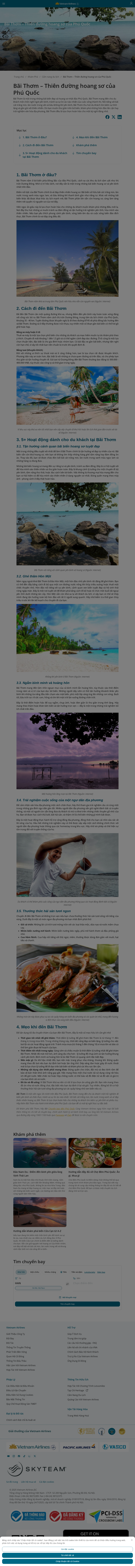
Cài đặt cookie (67, 1549)
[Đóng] (132, 1540)
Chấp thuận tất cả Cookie (67, 1561)
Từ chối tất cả (67, 1555)
